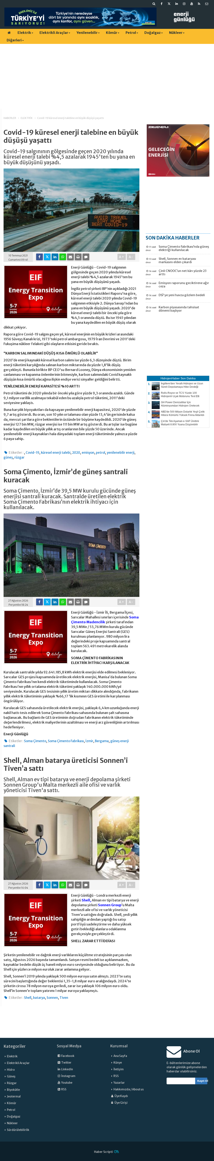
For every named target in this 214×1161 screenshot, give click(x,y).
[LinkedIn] (55, 257)
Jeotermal (14, 1096)
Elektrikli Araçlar (53, 33)
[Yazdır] (78, 257)
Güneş (11, 1076)
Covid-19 (32, 453)
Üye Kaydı (121, 1096)
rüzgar (19, 457)
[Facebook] (39, 257)
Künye (117, 1062)
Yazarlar (119, 1083)
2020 (76, 453)
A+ (122, 257)
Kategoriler (15, 1046)
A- (131, 257)
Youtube (66, 1083)
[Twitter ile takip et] (169, 4)
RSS (63, 1089)
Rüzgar (12, 1083)
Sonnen (52, 998)
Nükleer (175, 33)
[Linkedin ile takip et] (176, 4)
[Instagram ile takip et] (184, 4)
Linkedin (67, 1069)
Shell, (86, 900)
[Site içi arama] (154, 4)
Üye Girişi (120, 1103)
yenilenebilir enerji (120, 453)
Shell (27, 998)
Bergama (102, 741)
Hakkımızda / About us (128, 1089)
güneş (8, 457)
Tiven (64, 998)
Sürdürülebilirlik (18, 1130)
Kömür (111, 33)
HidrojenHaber (170, 378)
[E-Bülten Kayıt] (206, 4)
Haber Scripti (103, 1152)
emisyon (88, 453)
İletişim (118, 1069)
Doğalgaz (152, 33)
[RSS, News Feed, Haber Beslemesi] (199, 4)
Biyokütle (13, 1090)
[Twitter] (47, 257)
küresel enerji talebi (55, 453)
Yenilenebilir (87, 33)
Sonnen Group (109, 905)
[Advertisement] (107, 76)
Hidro (11, 1070)
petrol (100, 453)
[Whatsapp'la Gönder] (62, 257)
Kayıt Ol (202, 1081)
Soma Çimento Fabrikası (66, 741)
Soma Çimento (35, 741)
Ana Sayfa (120, 1056)
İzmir (89, 741)
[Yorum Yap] (86, 257)
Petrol (131, 33)
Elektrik (24, 33)
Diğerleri (14, 40)
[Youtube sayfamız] (191, 4)
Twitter (66, 1062)
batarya (39, 998)
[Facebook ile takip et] (161, 4)
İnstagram (68, 1076)
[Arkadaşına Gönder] (70, 257)
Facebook (67, 1056)
